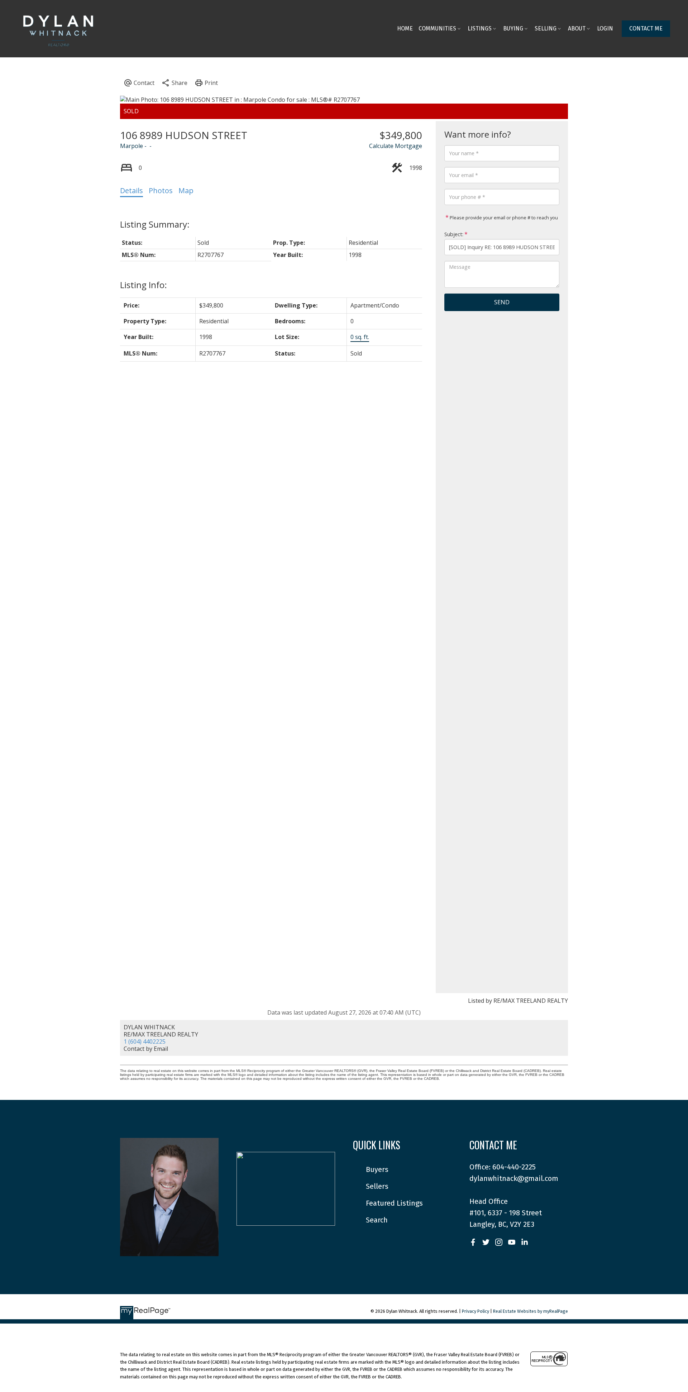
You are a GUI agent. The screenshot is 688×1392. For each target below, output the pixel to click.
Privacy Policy (475, 1311)
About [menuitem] (577, 28)
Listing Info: (143, 285)
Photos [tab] (161, 190)
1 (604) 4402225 (145, 1041)
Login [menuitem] (605, 28)
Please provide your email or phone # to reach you (503, 217)
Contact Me (646, 28)
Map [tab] (186, 190)
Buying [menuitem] (513, 28)
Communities (437, 28)
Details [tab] (131, 190)
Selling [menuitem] (545, 28)
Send (502, 302)
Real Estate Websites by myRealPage (530, 1311)
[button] (646, 28)
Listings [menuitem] (480, 28)
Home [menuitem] (405, 28)
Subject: (453, 234)
